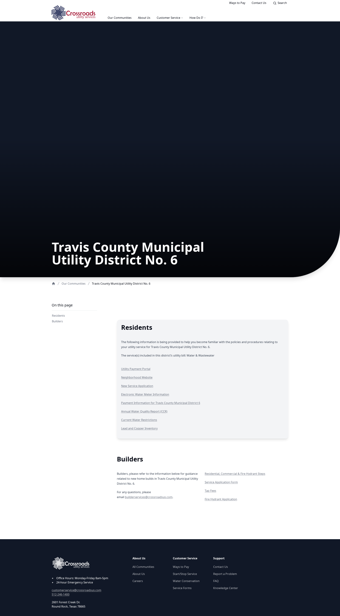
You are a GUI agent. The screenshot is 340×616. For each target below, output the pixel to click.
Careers (137, 581)
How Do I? (196, 18)
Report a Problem (225, 574)
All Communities (143, 567)
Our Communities (120, 18)
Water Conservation (186, 581)
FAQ (216, 581)
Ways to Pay (237, 3)
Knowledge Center (225, 588)
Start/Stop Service (185, 574)
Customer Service (168, 18)
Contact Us (259, 3)
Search (283, 3)
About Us (144, 18)
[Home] (53, 283)
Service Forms (182, 588)
